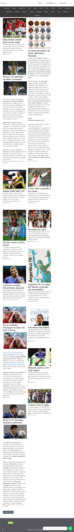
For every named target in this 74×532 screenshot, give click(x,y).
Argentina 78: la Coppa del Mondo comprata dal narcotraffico (39, 287)
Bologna (65, 11)
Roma (41, 8)
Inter (29, 8)
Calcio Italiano (8, 161)
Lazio (35, 8)
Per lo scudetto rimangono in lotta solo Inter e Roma (14, 327)
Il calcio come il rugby (38, 405)
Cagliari (24, 11)
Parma (53, 8)
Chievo (52, 11)
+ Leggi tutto (8, 512)
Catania (60, 8)
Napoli (14, 8)
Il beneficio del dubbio (38, 327)
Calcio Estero (8, 54)
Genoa (46, 11)
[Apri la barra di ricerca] (70, 3)
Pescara (37, 15)
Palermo (38, 11)
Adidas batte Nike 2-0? (14, 191)
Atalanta (67, 8)
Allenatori (63, 3)
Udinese (17, 11)
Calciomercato (51, 3)
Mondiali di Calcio (34, 301)
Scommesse (32, 341)
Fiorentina (22, 8)
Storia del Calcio (33, 161)
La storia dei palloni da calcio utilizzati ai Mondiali (39, 53)
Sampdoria (9, 11)
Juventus (6, 8)
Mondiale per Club (37, 229)
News (40, 3)
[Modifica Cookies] (2, 529)
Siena (58, 11)
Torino (32, 11)
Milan (47, 8)
